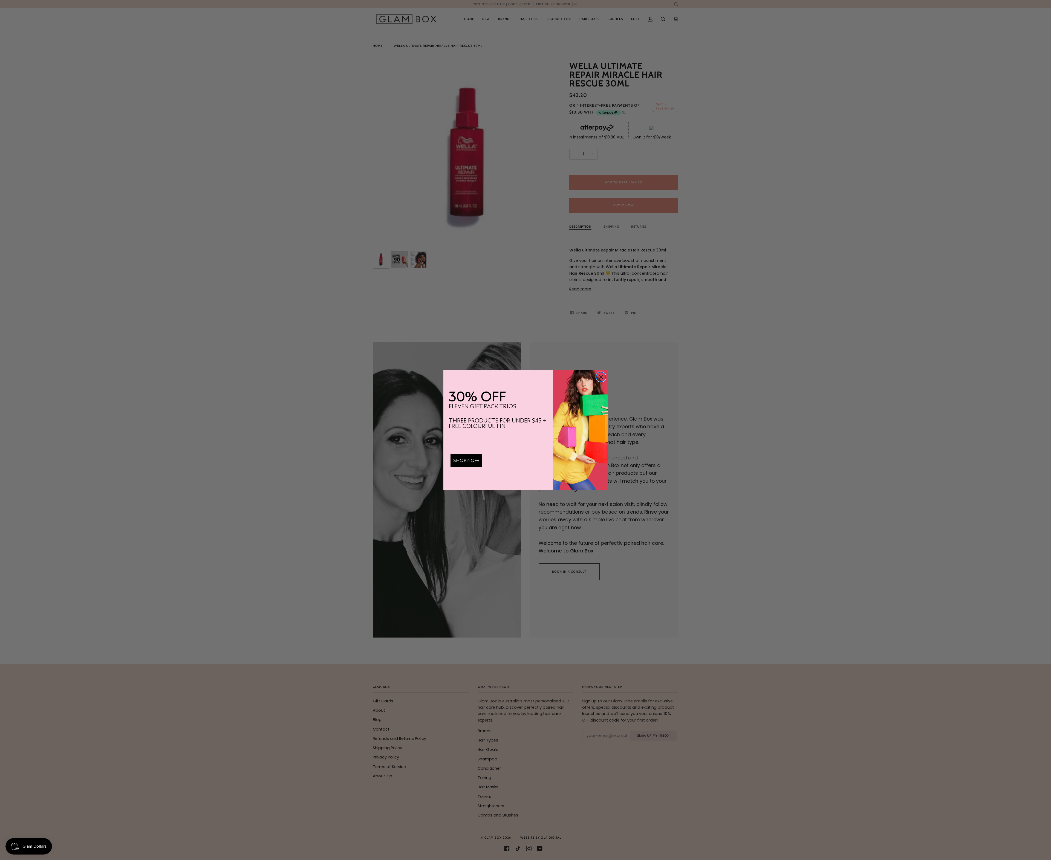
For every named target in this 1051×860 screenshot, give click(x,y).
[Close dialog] (601, 377)
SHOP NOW (466, 460)
